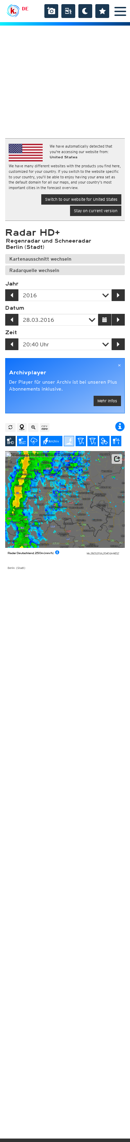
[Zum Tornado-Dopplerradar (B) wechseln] (92, 441)
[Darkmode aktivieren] (85, 11)
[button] (117, 459)
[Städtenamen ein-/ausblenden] (45, 427)
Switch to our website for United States (81, 199)
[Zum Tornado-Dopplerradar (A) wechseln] (81, 441)
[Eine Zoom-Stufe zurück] (33, 427)
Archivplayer (27, 372)
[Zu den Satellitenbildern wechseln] (104, 441)
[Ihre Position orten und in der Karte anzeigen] (22, 427)
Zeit (11, 332)
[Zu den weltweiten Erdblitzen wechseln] (69, 441)
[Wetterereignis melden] (68, 11)
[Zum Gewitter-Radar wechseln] (34, 441)
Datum (14, 308)
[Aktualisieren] (10, 427)
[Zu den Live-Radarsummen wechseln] (116, 441)
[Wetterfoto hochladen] (51, 11)
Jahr (11, 284)
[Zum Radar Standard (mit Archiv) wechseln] (22, 441)
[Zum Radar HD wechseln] (10, 441)
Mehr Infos (107, 400)
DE (25, 8)
